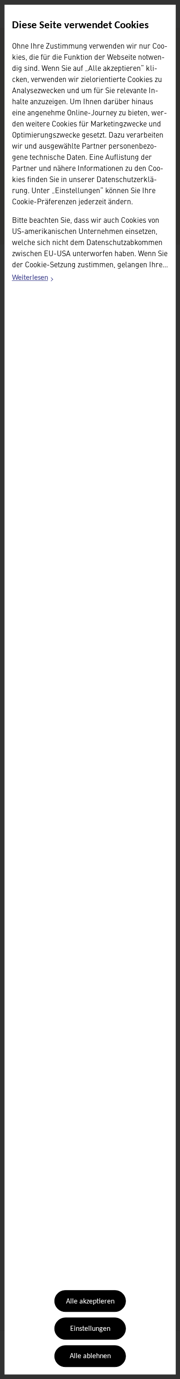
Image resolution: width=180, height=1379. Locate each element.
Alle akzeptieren (90, 1301)
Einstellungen (90, 1329)
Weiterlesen (33, 280)
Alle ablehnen (90, 1356)
